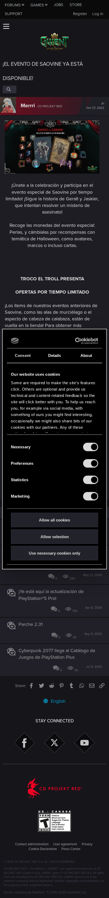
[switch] (90, 463)
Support (13, 13)
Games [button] (37, 5)
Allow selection (54, 536)
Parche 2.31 (31, 624)
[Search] (9, 89)
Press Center (70, 849)
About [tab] (86, 355)
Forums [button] (13, 5)
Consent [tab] (23, 355)
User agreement (65, 844)
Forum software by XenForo (45, 892)
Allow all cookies (54, 520)
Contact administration (32, 844)
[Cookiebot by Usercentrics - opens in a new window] (75, 340)
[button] (6, 26)
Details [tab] (54, 355)
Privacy (87, 844)
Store (76, 4)
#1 (95, 106)
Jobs (58, 4)
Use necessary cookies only (54, 553)
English (57, 701)
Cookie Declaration (43, 849)
